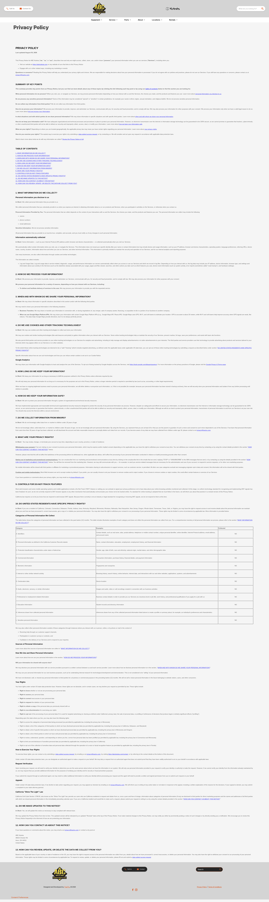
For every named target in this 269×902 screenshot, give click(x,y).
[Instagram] (136, 889)
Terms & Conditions (215, 887)
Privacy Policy (202, 887)
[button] (10, 9)
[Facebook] (132, 889)
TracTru (67, 887)
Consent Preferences (19, 897)
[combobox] (251, 8)
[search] (262, 8)
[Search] (220, 869)
